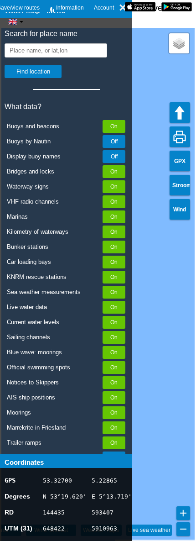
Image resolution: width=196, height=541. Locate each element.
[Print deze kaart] (180, 136)
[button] (179, 43)
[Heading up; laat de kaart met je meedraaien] (180, 112)
